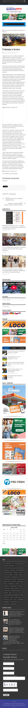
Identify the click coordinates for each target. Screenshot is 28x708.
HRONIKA (15, 30)
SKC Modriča (6, 597)
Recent (14, 348)
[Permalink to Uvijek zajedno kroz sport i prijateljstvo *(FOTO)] (4, 360)
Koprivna (14, 579)
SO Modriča (6, 599)
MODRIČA (10, 52)
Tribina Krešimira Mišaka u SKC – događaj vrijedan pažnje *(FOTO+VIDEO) (15, 370)
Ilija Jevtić (21, 574)
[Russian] (17, 313)
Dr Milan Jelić (6, 570)
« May (3, 543)
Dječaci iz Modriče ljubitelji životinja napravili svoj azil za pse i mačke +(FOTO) (16, 364)
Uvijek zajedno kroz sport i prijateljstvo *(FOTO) (14, 357)
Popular (6, 348)
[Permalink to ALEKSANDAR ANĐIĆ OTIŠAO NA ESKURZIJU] (4, 379)
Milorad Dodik (20, 579)
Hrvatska (16, 574)
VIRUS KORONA (14, 601)
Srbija (11, 599)
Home (5, 30)
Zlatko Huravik (7, 604)
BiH (13, 563)
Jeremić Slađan (7, 577)
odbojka (17, 583)
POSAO (17, 52)
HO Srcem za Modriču (8, 574)
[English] (6, 313)
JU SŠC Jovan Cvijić (7, 579)
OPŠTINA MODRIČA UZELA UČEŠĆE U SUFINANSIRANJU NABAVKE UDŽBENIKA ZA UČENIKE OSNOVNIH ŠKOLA (13, 270)
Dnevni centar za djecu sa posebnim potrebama (14, 568)
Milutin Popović (7, 581)
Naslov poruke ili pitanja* (9, 671)
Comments (21, 348)
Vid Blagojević (6, 601)
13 (14, 535)
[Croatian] (3, 313)
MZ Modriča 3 (11, 583)
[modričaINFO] (14, 11)
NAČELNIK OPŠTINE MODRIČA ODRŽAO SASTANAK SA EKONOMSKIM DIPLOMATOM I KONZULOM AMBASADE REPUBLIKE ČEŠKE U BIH (13, 639)
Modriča (5, 583)
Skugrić (11, 597)
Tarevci (15, 599)
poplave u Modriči (14, 588)
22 (20, 537)
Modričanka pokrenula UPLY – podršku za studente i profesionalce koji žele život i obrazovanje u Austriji (14, 227)
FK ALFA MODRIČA (20, 570)
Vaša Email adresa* (7, 666)
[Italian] (14, 313)
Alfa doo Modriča (7, 563)
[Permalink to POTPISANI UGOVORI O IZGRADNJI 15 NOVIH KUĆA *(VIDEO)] (4, 354)
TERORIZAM (20, 599)
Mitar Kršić (14, 581)
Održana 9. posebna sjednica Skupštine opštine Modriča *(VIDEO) (13, 203)
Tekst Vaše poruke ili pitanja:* (10, 676)
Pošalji (6, 695)
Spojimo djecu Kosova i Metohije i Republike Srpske (14, 199)
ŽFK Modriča (13, 604)
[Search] (24, 1)
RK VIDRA (6, 592)
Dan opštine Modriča (19, 563)
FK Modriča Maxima (8, 572)
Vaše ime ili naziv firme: (8, 661)
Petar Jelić (20, 586)
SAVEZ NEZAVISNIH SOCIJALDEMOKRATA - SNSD (13, 595)
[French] (9, 313)
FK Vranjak (15, 572)
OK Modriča (6, 586)
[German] (11, 313)
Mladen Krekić (20, 581)
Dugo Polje (12, 570)
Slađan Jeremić (18, 597)
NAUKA (14, 52)
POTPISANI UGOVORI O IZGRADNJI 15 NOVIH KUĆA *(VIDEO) (16, 351)
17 (4, 537)
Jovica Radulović (14, 577)
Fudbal (20, 572)
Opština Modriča (13, 586)
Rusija (10, 592)
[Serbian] (19, 313)
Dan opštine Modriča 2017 (9, 565)
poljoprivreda (12, 193)
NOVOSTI (10, 30)
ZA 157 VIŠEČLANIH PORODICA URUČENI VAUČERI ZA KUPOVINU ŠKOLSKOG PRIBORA (14, 249)
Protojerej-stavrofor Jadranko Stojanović (12, 590)
